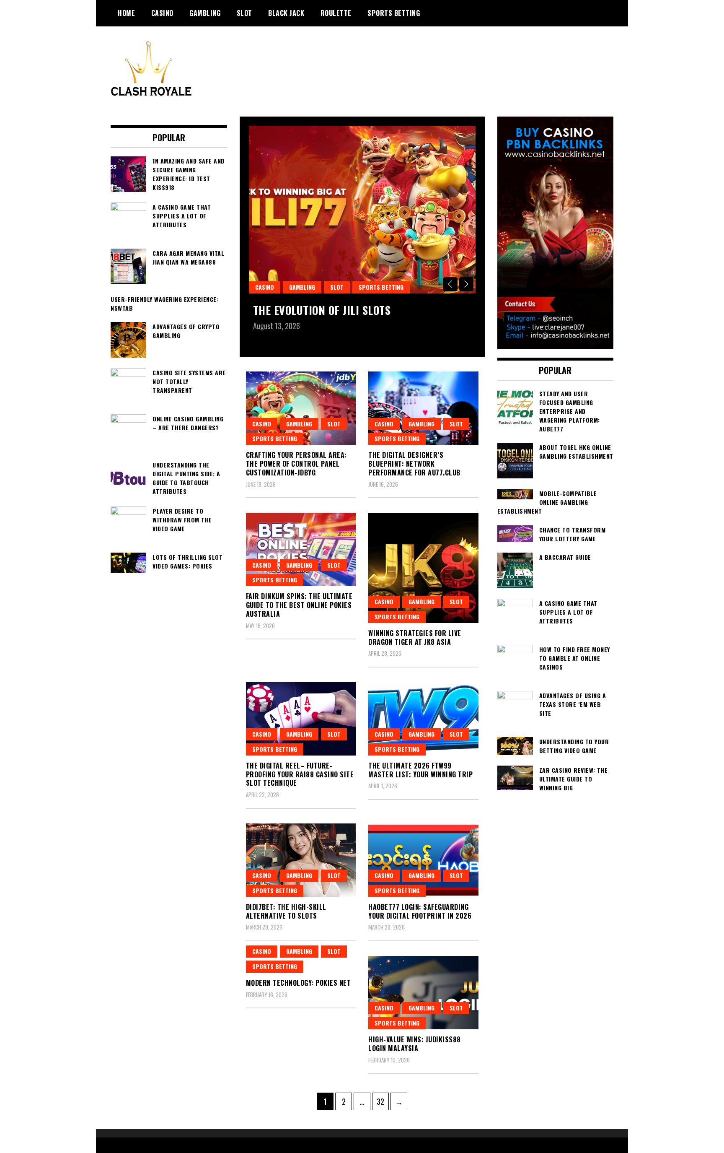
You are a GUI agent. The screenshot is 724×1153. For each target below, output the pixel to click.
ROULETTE (336, 13)
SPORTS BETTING (393, 13)
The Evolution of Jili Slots (322, 310)
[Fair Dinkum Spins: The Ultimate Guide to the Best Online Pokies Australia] (301, 549)
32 (382, 1101)
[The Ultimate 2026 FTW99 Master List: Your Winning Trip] (423, 719)
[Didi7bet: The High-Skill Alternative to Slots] (301, 860)
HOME (126, 13)
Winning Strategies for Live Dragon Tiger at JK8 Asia (414, 637)
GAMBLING (204, 13)
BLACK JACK (286, 13)
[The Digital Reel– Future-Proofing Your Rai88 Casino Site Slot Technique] (301, 719)
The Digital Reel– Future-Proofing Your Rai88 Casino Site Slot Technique (300, 774)
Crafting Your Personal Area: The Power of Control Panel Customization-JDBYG (296, 464)
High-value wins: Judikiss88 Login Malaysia (414, 1043)
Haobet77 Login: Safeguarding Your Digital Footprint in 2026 (419, 911)
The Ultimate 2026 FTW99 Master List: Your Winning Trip (420, 770)
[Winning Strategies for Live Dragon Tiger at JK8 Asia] (423, 568)
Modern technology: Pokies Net (298, 983)
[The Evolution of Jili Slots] (362, 209)
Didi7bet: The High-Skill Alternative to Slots (286, 911)
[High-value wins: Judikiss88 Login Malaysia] (423, 992)
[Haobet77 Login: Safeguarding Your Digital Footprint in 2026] (423, 860)
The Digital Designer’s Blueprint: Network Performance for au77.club (414, 464)
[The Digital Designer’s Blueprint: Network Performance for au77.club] (423, 408)
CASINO (162, 13)
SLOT (244, 13)
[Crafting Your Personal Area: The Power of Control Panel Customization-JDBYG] (301, 408)
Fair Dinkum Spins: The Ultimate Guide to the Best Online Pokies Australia (299, 605)
